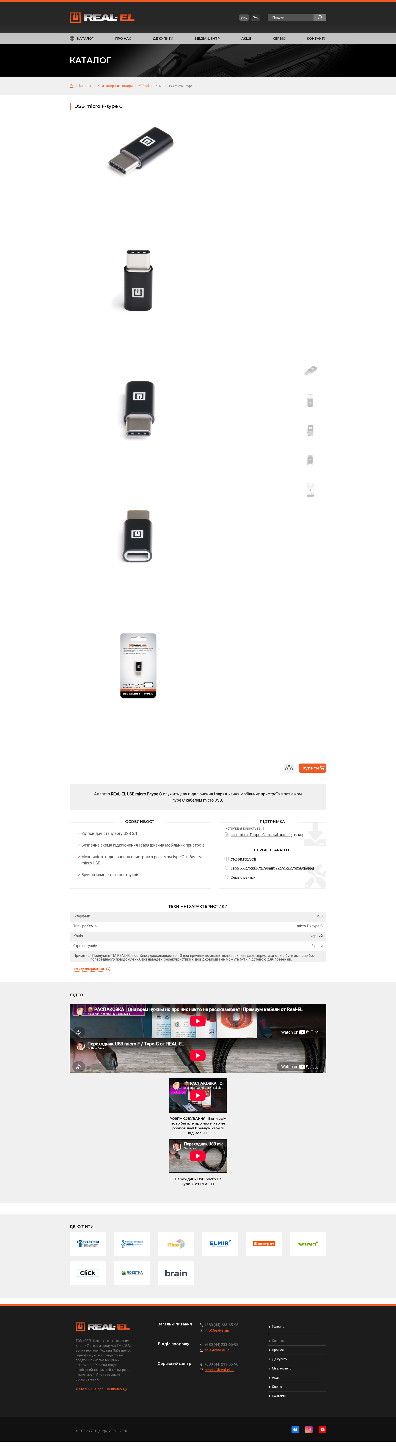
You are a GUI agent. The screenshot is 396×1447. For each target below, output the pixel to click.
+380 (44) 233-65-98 (221, 1325)
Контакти (316, 38)
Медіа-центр (207, 38)
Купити (310, 768)
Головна (278, 1326)
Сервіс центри (243, 877)
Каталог (85, 38)
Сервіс (279, 38)
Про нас (123, 38)
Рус (256, 17)
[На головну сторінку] (72, 85)
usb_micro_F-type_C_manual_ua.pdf (260, 835)
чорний (317, 936)
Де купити (163, 38)
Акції (246, 38)
